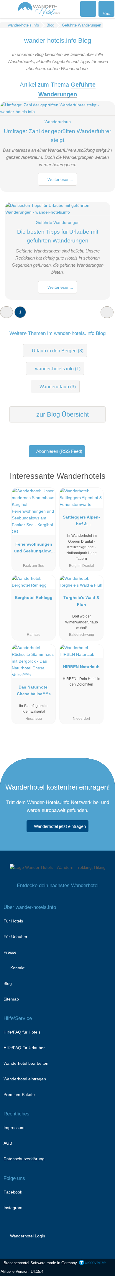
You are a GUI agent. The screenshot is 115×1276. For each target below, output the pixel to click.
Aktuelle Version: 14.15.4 (22, 1271)
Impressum (14, 1127)
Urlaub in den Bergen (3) (57, 350)
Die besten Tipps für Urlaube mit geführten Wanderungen (57, 236)
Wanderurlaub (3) (58, 386)
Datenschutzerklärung (24, 1158)
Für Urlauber (15, 936)
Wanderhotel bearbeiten (26, 1063)
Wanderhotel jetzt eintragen (60, 826)
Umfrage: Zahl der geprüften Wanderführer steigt (57, 135)
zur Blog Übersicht (61, 414)
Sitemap (11, 999)
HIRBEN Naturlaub (81, 666)
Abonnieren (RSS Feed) (59, 451)
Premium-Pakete (19, 1094)
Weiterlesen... (59, 179)
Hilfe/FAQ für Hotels (22, 1032)
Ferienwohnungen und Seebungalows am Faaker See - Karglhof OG (33, 549)
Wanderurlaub (58, 121)
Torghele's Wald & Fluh (81, 601)
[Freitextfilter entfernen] (88, 8)
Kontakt (16, 967)
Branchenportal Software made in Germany (39, 1263)
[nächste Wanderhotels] (107, 312)
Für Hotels (13, 921)
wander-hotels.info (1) (57, 368)
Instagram (13, 1207)
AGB (8, 1143)
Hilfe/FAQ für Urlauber (24, 1047)
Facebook (13, 1192)
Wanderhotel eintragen (25, 1079)
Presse (10, 952)
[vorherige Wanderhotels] (6, 312)
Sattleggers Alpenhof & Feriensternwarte (81, 522)
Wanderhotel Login (27, 1236)
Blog (8, 983)
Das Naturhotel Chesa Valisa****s (34, 690)
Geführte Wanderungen (58, 222)
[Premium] (103, 481)
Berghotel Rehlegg (33, 597)
